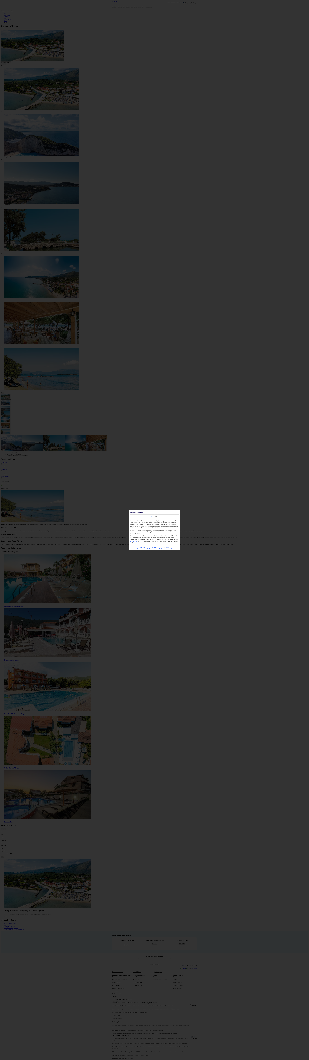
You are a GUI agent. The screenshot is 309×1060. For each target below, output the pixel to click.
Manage (154, 547)
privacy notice (139, 543)
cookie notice (134, 541)
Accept (142, 547)
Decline (166, 547)
